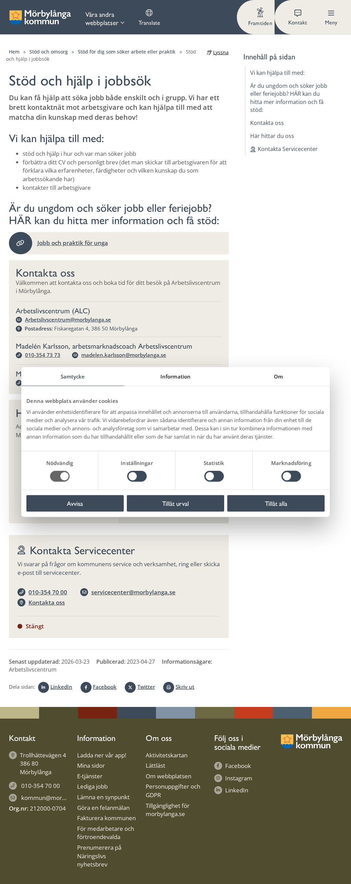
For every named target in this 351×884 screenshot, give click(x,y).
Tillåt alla (276, 503)
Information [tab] (175, 376)
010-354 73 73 (42, 354)
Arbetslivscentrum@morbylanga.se (68, 319)
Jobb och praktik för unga (72, 243)
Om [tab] (278, 376)
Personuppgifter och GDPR (173, 790)
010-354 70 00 (47, 592)
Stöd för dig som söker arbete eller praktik (127, 51)
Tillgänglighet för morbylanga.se (168, 810)
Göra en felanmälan (103, 808)
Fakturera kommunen (106, 818)
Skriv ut (185, 686)
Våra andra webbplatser (102, 18)
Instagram (238, 778)
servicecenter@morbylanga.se (133, 592)
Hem (14, 51)
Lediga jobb (92, 786)
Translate (149, 22)
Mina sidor (91, 765)
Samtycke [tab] (73, 376)
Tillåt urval (175, 503)
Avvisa (75, 503)
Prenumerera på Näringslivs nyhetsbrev (99, 856)
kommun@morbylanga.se (55, 798)
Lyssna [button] (221, 52)
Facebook (105, 686)
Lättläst (155, 765)
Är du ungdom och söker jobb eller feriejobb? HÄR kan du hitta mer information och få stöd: (288, 98)
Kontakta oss (46, 602)
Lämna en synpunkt (103, 797)
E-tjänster (89, 776)
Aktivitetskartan (166, 755)
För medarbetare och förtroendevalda (105, 833)
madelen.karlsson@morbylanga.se (123, 354)
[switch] (137, 476)
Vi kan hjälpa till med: (277, 73)
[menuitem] (105, 17)
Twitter (146, 686)
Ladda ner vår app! (101, 755)
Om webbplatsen (168, 776)
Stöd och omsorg (48, 51)
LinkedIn (61, 686)
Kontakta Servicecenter (288, 149)
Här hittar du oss (272, 136)
